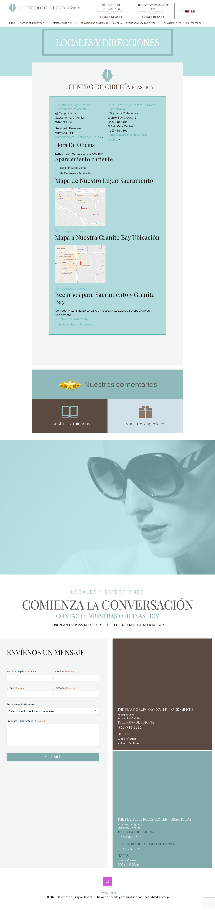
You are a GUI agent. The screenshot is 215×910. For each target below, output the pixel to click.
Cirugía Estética (62, 23)
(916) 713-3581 (111, 17)
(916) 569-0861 (130, 849)
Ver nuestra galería (111, 527)
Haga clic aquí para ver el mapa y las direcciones (111, 12)
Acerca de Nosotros (32, 23)
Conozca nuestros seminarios (74, 625)
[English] (187, 11)
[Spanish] (193, 11)
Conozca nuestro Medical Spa (137, 625)
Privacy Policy (107, 893)
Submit (53, 756)
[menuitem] (12, 23)
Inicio (12, 23)
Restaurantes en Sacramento (76, 324)
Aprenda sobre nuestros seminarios (78, 137)
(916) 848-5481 (153, 17)
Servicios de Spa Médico (95, 23)
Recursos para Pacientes (141, 23)
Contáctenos (194, 23)
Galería (117, 23)
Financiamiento (173, 23)
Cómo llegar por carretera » (73, 231)
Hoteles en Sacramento (73, 319)
